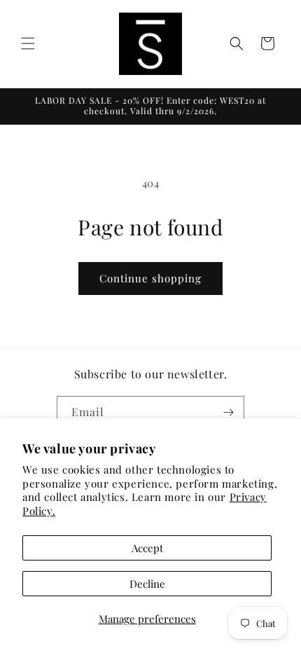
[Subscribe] (228, 412)
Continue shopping (150, 278)
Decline (147, 584)
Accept (147, 548)
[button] (28, 43)
